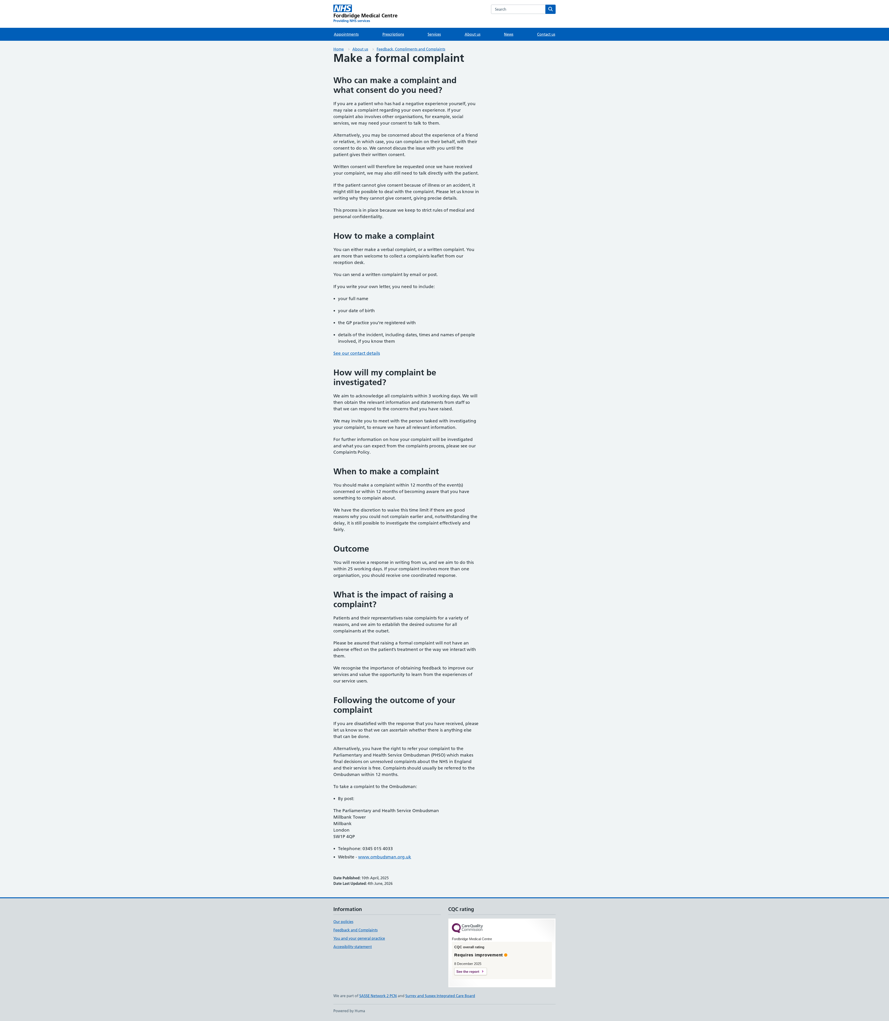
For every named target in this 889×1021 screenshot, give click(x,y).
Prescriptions (393, 34)
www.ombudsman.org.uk (384, 857)
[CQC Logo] (467, 928)
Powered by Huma (349, 1010)
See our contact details (356, 353)
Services (434, 34)
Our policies (343, 921)
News (508, 34)
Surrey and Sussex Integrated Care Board (440, 995)
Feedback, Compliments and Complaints (411, 49)
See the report (467, 972)
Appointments (346, 34)
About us (472, 34)
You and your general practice (359, 938)
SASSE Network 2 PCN (378, 995)
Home (338, 49)
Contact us (546, 34)
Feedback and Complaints (355, 930)
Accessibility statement (352, 946)
